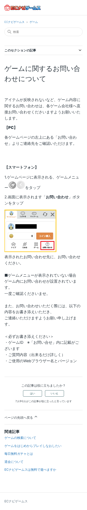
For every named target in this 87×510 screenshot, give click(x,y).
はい (32, 393)
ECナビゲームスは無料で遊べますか (30, 470)
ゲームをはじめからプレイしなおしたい (32, 446)
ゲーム (34, 22)
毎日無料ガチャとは (18, 454)
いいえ (54, 393)
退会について (13, 462)
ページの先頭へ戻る (19, 418)
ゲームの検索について (20, 438)
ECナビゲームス (14, 22)
